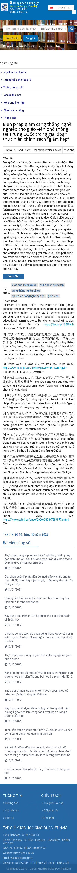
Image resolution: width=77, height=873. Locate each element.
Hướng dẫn (11, 803)
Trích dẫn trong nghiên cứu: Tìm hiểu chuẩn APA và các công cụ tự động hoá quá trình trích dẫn (38, 731)
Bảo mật (49, 817)
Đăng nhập (19, 3)
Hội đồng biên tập (13, 102)
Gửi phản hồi (51, 810)
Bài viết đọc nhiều (50, 46)
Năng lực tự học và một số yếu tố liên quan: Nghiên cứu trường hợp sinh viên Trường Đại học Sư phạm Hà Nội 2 (39, 674)
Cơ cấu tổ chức (12, 94)
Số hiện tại (11, 46)
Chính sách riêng (13, 110)
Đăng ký (33, 3)
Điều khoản (11, 810)
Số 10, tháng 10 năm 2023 (31, 534)
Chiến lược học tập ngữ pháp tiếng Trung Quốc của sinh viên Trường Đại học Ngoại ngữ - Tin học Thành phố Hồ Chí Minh (39, 637)
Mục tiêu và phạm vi (15, 72)
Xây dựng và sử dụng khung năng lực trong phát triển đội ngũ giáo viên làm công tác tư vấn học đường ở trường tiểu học (37, 712)
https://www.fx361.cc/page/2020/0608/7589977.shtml (36, 519)
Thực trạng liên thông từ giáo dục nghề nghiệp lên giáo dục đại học (38, 657)
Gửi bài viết (12, 38)
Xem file (13, 276)
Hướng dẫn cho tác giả (17, 79)
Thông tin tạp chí (13, 87)
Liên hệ (9, 817)
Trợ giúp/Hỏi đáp (53, 803)
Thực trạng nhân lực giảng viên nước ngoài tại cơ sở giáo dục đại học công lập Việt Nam (36, 692)
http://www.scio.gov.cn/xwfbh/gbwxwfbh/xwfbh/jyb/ (35, 368)
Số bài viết (29, 46)
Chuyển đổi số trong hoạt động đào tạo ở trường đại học (37, 771)
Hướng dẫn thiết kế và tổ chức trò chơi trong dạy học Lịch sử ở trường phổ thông (37, 600)
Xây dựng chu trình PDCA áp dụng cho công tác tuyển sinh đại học (37, 617)
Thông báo (9, 117)
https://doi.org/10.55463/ (59, 324)
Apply (71, 29)
